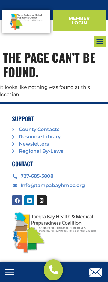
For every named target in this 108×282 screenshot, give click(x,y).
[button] (100, 41)
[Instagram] (42, 200)
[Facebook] (17, 200)
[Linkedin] (29, 200)
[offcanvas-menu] (9, 272)
